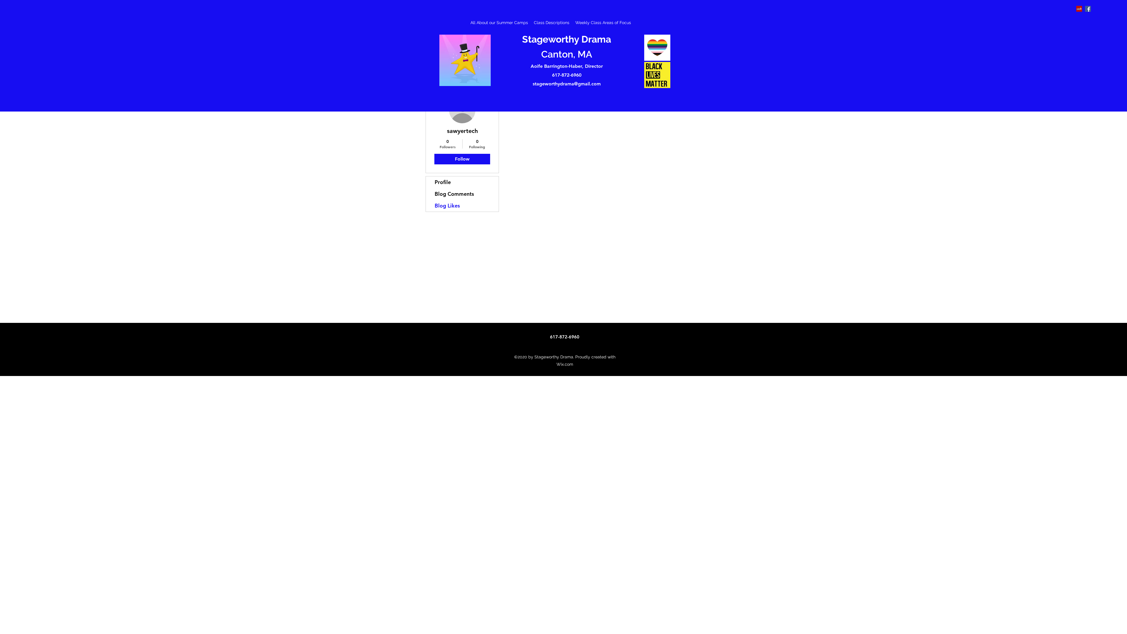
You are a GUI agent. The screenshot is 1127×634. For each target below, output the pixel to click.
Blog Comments (454, 193)
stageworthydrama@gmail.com (567, 84)
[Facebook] (1088, 9)
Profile (443, 182)
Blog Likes (447, 205)
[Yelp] (1079, 9)
